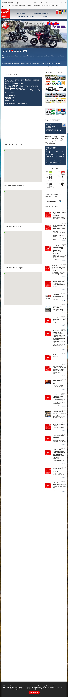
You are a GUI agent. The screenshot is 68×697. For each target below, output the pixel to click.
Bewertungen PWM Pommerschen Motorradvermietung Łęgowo (59, 284)
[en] (62, 11)
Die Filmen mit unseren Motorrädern (59, 295)
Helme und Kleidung (41, 13)
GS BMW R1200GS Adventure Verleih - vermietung (58, 396)
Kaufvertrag (56, 354)
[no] (57, 13)
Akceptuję (34, 692)
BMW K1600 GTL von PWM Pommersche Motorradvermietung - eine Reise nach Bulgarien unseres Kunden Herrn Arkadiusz (59, 454)
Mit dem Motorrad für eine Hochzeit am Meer (59, 412)
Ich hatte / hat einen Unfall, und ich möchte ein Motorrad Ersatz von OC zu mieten (59, 368)
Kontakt (45, 16)
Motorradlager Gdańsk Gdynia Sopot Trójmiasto (59, 214)
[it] (62, 13)
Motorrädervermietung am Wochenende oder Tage (59, 319)
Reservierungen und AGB (26, 16)
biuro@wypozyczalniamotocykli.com (26, 3)
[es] (60, 13)
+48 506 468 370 (7, 3)
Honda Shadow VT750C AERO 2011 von (58, 382)
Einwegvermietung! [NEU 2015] (58, 436)
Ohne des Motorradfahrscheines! (59, 483)
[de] (60, 11)
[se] (65, 11)
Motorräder (21, 13)
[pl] (57, 11)
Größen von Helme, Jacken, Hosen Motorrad (58, 470)
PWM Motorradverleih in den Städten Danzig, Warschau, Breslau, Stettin (58, 268)
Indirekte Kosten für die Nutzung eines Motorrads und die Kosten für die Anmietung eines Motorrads (59, 249)
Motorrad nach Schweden (57, 306)
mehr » (64, 219)
